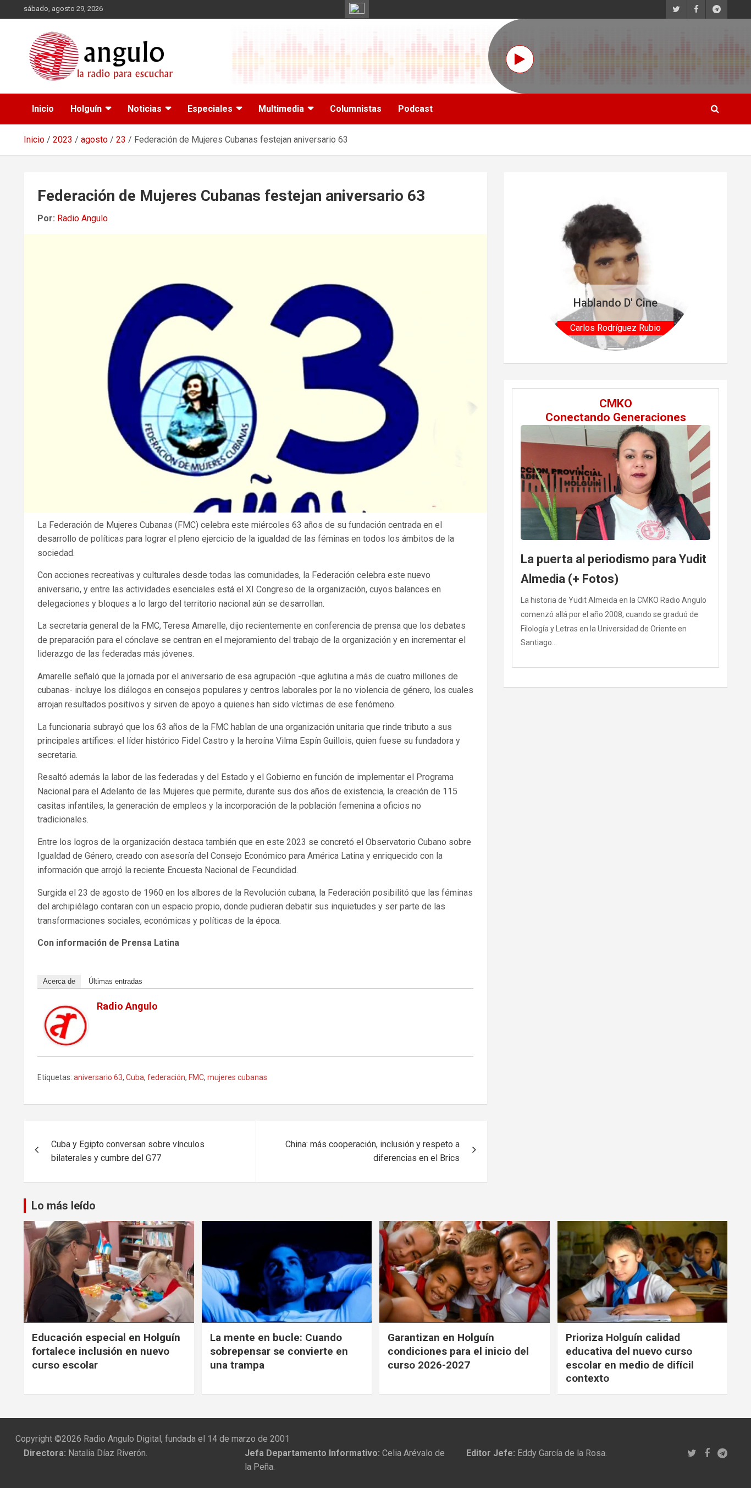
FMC (196, 1077)
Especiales (210, 108)
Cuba (135, 1077)
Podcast (415, 108)
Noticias (145, 108)
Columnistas (356, 108)
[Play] (520, 59)
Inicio (43, 108)
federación (166, 1077)
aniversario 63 (98, 1077)
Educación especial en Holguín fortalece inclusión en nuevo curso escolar (106, 1351)
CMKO (615, 403)
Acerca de (59, 981)
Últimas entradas (115, 981)
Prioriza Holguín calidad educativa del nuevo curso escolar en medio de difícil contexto (630, 1358)
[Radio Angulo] (66, 1012)
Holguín (86, 108)
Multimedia (281, 108)
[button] (545, 268)
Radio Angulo (82, 218)
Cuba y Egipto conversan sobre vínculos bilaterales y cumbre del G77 (128, 1151)
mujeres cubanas (237, 1077)
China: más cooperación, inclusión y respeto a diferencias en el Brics (372, 1151)
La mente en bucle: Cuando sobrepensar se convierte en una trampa (279, 1351)
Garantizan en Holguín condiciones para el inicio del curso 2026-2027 (458, 1351)
